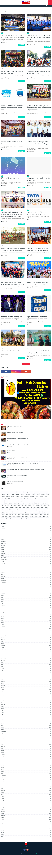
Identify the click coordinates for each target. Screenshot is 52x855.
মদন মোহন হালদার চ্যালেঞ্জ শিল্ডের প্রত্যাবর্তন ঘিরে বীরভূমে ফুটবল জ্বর (12, 72)
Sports (17, 494)
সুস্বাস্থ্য (36, 516)
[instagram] (50, 6)
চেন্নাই (26, 633)
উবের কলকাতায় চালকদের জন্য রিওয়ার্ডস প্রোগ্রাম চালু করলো (17, 457)
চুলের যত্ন (26, 630)
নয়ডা (25, 505)
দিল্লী (46, 503)
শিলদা (3, 516)
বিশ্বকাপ (22, 509)
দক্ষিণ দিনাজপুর (37, 503)
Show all (48, 11)
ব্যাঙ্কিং (3, 512)
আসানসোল (12, 496)
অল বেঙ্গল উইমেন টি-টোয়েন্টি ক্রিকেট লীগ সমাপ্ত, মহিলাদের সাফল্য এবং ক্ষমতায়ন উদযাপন (12, 284)
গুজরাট (26, 622)
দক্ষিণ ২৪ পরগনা (31, 503)
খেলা (2, 32)
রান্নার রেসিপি (11, 514)
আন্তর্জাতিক (37, 494)
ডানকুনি (15, 503)
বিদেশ (15, 509)
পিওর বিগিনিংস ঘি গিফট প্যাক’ (12, 451)
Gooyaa (36, 853)
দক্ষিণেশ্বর (42, 503)
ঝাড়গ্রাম (6, 503)
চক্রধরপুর (26, 626)
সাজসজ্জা (14, 516)
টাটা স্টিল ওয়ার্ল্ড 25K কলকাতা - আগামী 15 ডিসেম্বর (11, 143)
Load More (26, 363)
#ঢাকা (14, 492)
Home (2, 5)
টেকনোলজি (10, 503)
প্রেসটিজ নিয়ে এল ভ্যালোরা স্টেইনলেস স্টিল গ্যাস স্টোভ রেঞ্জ (17, 475)
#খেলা (11, 492)
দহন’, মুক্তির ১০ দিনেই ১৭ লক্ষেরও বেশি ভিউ (14, 426)
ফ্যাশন (28, 507)
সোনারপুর (40, 516)
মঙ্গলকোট (21, 512)
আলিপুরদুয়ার (8, 496)
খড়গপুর (26, 618)
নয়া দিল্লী (29, 505)
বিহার (31, 509)
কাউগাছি (21, 498)
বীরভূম (35, 509)
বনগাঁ (34, 507)
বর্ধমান (38, 507)
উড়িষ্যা (22, 496)
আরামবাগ (3, 496)
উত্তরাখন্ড (41, 496)
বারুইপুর (6, 509)
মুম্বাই (44, 512)
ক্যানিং (26, 616)
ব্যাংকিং (46, 509)
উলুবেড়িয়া (46, 496)
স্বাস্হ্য (3, 518)
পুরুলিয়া (3, 507)
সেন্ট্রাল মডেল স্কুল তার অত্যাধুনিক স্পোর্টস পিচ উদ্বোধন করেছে (38, 179)
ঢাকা (23, 503)
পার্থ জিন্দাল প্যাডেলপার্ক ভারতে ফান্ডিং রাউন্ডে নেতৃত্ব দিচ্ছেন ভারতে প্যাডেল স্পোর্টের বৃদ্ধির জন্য (38, 144)
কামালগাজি (31, 498)
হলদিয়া (10, 518)
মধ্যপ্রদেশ (26, 512)
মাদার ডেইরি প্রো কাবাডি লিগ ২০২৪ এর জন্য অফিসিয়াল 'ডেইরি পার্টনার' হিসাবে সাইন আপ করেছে (12, 108)
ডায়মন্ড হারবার (19, 503)
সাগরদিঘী (10, 516)
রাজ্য (7, 514)
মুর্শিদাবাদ (48, 512)
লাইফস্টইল (31, 514)
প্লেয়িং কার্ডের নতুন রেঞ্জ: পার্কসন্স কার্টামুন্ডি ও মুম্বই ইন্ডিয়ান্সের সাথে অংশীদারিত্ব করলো (37, 318)
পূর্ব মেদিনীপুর (11, 507)
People (13, 494)
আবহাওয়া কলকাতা (43, 494)
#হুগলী (22, 492)
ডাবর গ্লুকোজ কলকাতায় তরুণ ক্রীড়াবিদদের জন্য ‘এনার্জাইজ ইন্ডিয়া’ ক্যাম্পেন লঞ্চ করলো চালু (13, 250)
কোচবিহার (47, 498)
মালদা (37, 512)
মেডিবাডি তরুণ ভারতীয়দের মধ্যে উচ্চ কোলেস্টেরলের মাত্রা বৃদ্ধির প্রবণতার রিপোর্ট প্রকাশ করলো (22, 463)
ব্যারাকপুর (7, 512)
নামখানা (33, 505)
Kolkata (3, 494)
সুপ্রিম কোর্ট (26, 516)
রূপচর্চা (19, 514)
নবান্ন (22, 505)
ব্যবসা (42, 509)
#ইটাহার (3, 492)
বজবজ (31, 507)
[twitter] (48, 6)
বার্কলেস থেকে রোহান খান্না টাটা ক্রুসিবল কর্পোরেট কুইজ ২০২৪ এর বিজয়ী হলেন (37, 213)
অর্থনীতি (33, 494)
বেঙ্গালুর (39, 509)
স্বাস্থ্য (47, 516)
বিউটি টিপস (10, 509)
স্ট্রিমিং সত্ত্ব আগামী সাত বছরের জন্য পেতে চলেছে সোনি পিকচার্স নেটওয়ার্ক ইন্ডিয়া (11, 318)
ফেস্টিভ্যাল (24, 507)
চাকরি (26, 628)
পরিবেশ (45, 505)
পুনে (48, 505)
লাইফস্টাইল (36, 514)
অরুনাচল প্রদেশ (28, 494)
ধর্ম (5, 505)
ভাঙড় (11, 512)
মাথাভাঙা (30, 512)
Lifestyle (8, 494)
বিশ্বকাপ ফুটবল (27, 509)
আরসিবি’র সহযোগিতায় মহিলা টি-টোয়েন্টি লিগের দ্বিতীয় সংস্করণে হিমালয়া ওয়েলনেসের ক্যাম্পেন (38, 352)
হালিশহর (22, 518)
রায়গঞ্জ (15, 514)
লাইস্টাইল (41, 514)
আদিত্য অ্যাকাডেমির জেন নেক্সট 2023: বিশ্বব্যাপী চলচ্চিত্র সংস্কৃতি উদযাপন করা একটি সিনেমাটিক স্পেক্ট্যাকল (25, 469)
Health (41, 492)
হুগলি (29, 518)
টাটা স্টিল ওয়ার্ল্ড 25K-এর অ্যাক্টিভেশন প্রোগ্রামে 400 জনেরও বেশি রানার (38, 72)
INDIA (46, 492)
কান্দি (27, 498)
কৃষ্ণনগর (35, 498)
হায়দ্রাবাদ (17, 518)
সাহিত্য (22, 516)
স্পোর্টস (44, 516)
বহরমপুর (46, 507)
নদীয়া (11, 505)
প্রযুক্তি (16, 507)
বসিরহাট (42, 507)
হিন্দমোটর (26, 518)
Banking (26, 492)
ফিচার (20, 507)
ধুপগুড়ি (8, 505)
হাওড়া (14, 518)
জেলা (2, 503)
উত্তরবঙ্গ (37, 496)
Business (31, 492)
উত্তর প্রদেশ (32, 496)
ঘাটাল (26, 624)
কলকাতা (28, 32)
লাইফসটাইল (27, 514)
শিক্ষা (48, 514)
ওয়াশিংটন (9, 498)
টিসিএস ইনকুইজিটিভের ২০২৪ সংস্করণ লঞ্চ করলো (11, 179)
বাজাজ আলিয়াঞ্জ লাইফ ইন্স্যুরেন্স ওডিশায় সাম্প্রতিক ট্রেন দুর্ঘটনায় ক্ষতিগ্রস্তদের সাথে (21, 444)
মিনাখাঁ (41, 512)
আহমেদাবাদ (17, 496)
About (5, 5)
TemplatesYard (25, 853)
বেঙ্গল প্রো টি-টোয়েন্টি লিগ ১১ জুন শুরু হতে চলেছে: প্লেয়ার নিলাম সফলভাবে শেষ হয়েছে (37, 250)
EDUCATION (37, 492)
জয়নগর (26, 637)
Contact (9, 5)
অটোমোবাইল (22, 494)
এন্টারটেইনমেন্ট (4, 498)
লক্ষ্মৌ (23, 514)
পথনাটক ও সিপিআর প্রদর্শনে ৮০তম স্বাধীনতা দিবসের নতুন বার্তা (17, 438)
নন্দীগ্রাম (19, 505)
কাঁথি (24, 498)
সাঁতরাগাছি (18, 516)
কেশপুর (43, 498)
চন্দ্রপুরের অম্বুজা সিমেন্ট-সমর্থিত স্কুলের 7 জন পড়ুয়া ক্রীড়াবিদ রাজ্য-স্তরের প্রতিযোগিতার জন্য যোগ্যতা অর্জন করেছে (39, 108)
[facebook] (46, 6)
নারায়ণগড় (37, 505)
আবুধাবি (48, 494)
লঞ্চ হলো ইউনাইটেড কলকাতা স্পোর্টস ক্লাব (37, 283)
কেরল (39, 498)
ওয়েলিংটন (13, 498)
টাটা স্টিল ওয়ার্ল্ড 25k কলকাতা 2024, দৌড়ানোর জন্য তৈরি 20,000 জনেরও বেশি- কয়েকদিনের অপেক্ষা (38, 37)
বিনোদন (18, 509)
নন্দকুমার (15, 505)
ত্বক (26, 503)
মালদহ (34, 512)
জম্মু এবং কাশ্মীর (26, 635)
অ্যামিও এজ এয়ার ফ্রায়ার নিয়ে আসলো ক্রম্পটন (15, 481)
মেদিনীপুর (3, 514)
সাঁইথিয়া (6, 516)
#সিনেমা (18, 492)
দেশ (2, 505)
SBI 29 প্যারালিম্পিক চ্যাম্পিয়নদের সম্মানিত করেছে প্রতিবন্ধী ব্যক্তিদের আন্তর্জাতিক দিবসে (12, 36)
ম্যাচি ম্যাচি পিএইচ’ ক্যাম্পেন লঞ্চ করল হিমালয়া (15, 432)
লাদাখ (45, 514)
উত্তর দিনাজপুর (26, 496)
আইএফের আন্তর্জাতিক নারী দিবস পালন (10, 351)
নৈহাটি (41, 505)
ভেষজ (14, 512)
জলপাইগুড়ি (26, 639)
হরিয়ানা (7, 518)
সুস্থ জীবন (31, 516)
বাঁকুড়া (3, 509)
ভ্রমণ (18, 512)
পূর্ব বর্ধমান (7, 507)
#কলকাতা (7, 492)
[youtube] (26, 371)
